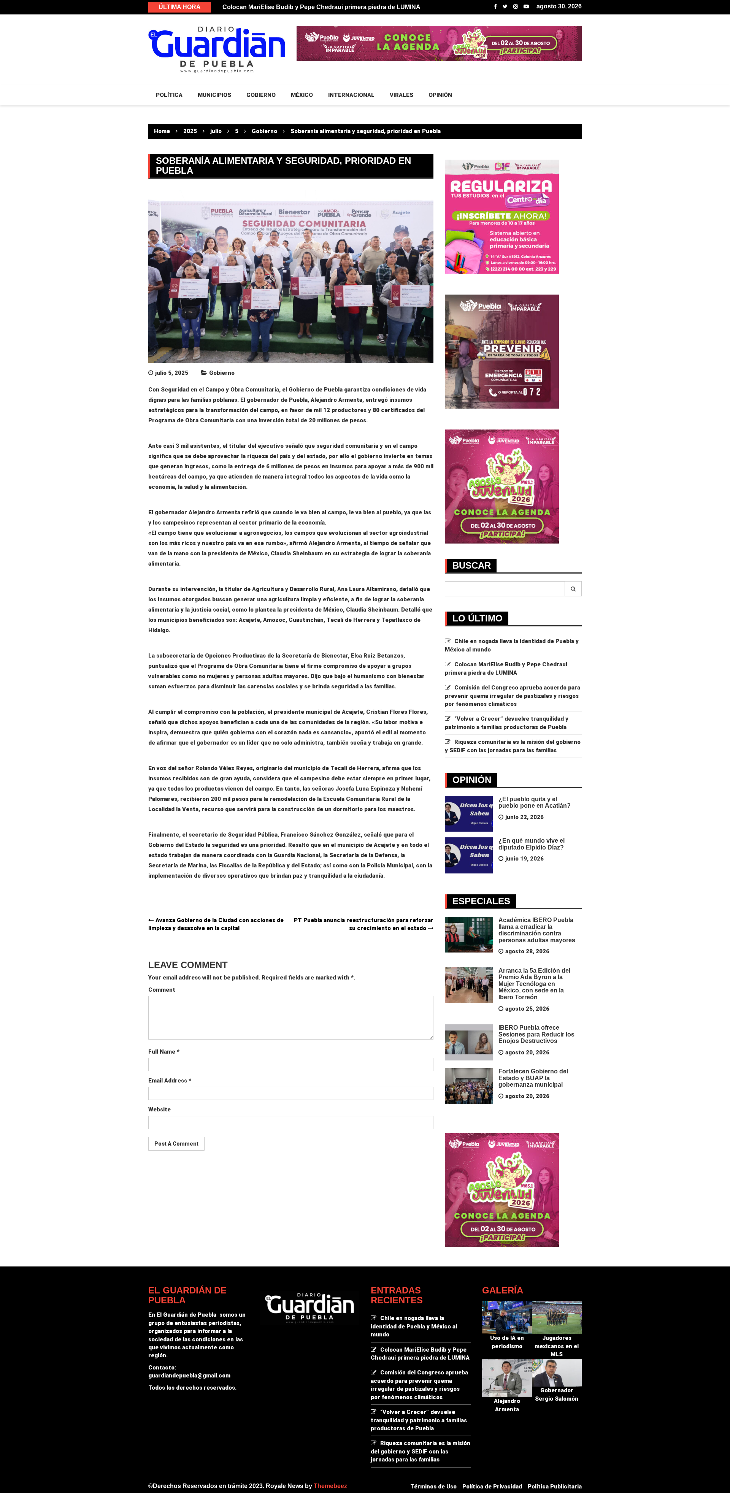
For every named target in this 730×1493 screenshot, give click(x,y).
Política (169, 95)
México (302, 95)
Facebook (495, 6)
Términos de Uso (433, 1486)
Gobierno (222, 372)
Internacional (351, 95)
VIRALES (401, 95)
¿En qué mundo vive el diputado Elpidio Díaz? (531, 844)
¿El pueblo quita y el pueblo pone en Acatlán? (534, 802)
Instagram (515, 6)
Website (159, 1109)
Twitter (505, 6)
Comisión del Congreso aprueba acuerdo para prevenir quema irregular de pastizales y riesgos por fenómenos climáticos (512, 695)
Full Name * (163, 1051)
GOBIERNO (261, 95)
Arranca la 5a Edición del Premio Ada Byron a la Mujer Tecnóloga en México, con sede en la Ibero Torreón (534, 983)
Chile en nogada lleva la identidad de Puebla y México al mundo (313, 7)
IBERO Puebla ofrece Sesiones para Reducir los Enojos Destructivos (536, 1034)
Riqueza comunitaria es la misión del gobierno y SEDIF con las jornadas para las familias (420, 1451)
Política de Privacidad (492, 1486)
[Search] (573, 588)
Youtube (526, 6)
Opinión (440, 95)
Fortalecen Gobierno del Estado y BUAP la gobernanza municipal (533, 1078)
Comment (161, 989)
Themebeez (330, 1486)
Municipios (214, 95)
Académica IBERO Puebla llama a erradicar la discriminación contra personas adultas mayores (536, 930)
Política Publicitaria (555, 1486)
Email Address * (169, 1080)
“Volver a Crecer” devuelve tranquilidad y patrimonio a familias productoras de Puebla (419, 1420)
